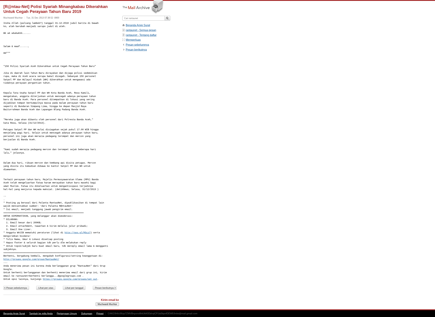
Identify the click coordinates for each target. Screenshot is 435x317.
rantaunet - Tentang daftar (141, 35)
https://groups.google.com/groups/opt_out (70, 279)
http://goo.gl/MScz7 (77, 232)
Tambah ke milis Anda (41, 313)
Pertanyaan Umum (67, 313)
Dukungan (86, 313)
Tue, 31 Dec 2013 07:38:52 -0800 (42, 17)
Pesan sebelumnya (16, 287)
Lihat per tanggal (74, 287)
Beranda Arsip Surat (138, 25)
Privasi (99, 313)
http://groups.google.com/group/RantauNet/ (31, 259)
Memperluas (133, 39)
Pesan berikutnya (104, 287)
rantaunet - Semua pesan (141, 30)
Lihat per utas (45, 287)
